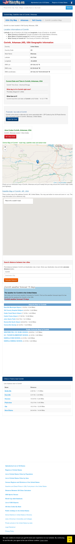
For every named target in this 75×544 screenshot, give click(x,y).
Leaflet (55, 182)
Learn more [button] (44, 540)
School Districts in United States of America (18, 515)
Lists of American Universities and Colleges (18, 519)
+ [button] (5, 147)
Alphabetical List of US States (40, 2)
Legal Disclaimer (10, 527)
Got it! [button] (69, 539)
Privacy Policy (9, 531)
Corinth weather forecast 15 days (16, 299)
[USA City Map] (13, 2)
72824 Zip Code (12, 119)
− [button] (5, 150)
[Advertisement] (37, 359)
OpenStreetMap (62, 182)
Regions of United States (59, 2)
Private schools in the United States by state (18, 523)
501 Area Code (10, 137)
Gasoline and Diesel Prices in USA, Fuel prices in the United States (26, 486)
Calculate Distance (11, 280)
